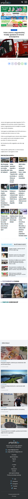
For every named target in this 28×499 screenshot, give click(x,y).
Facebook (15, 481)
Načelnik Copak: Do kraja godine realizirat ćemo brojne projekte (17, 255)
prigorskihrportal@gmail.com (15, 451)
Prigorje (14, 459)
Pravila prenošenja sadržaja (14, 475)
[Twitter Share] (19, 63)
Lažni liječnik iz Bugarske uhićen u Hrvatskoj (12, 409)
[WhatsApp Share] (22, 63)
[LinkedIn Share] (25, 63)
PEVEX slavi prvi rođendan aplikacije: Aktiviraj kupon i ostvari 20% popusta (17, 274)
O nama (14, 464)
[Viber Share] (15, 63)
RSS (15, 479)
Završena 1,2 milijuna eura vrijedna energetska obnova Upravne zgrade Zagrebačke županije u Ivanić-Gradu (17, 261)
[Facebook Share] (12, 63)
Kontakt (14, 471)
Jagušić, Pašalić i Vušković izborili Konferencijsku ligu (17, 249)
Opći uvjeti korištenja (14, 473)
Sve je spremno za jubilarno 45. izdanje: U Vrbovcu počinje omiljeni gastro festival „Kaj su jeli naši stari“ (18, 268)
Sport (14, 461)
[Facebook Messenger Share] (9, 63)
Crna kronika (14, 29)
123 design (14, 496)
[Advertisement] (14, 79)
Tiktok (15, 488)
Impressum (14, 469)
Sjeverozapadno (14, 457)
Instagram (15, 483)
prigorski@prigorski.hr (13, 449)
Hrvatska (14, 454)
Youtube (15, 486)
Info (14, 466)
